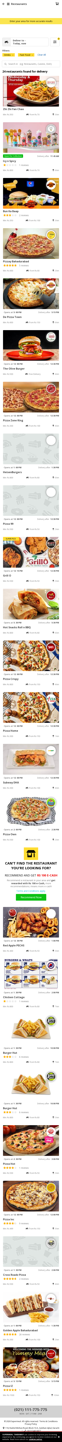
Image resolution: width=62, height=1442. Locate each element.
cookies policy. (35, 1439)
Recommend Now (31, 897)
